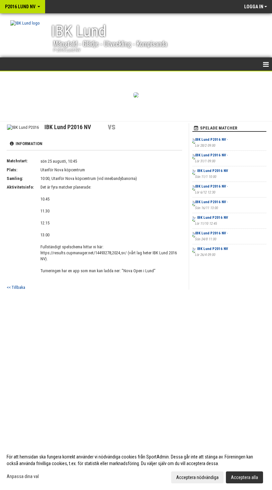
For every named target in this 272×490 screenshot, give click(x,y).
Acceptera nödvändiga (197, 477)
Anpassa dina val (23, 476)
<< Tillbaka (16, 287)
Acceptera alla (244, 477)
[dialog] (136, 467)
